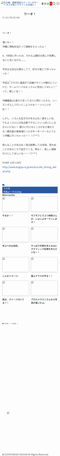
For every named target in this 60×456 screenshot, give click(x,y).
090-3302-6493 (30, 372)
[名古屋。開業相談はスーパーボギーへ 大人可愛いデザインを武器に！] (20, 3)
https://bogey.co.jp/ (30, 423)
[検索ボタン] (54, 3)
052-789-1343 (38, 347)
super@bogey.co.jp (30, 358)
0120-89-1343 (22, 347)
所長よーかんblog (12, 191)
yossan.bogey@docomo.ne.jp (30, 375)
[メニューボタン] (58, 3)
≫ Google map (30, 392)
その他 (6, 188)
